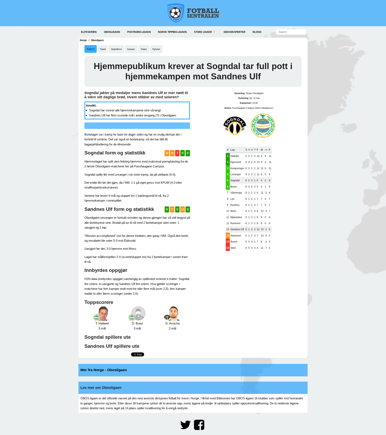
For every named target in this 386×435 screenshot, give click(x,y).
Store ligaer (203, 32)
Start (232, 247)
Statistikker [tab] (116, 49)
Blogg (257, 32)
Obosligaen (112, 32)
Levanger (235, 174)
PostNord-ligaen (139, 32)
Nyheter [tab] (156, 49)
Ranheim (235, 223)
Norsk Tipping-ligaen (172, 32)
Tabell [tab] (103, 49)
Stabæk (234, 156)
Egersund (235, 162)
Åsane (233, 241)
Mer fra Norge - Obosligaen (103, 370)
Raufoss (234, 205)
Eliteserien (89, 32)
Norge (83, 40)
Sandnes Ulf (237, 229)
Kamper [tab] (131, 49)
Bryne (233, 186)
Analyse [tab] (90, 49)
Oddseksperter (234, 32)
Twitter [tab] (144, 49)
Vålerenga (236, 192)
